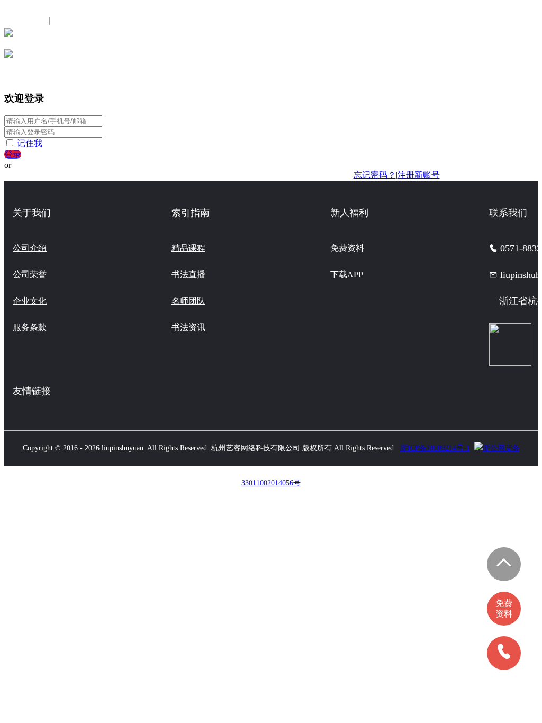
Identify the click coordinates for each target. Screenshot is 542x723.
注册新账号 (419, 174)
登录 (12, 154)
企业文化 (30, 300)
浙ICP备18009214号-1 (435, 448)
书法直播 (188, 274)
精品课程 (188, 247)
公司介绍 (30, 247)
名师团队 (188, 300)
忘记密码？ (375, 174)
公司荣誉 (30, 274)
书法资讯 (188, 327)
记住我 (29, 143)
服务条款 (30, 327)
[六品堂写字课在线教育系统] (8, 35)
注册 (65, 21)
